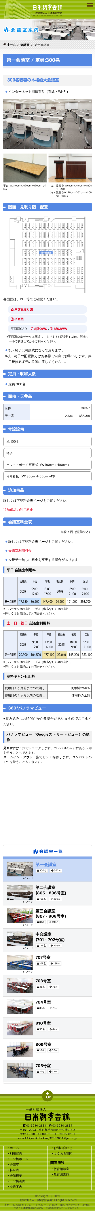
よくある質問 (63, 1153)
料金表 (14, 1170)
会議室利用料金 (20, 550)
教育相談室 (61, 1169)
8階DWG (40, 329)
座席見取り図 (23, 309)
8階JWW (60, 329)
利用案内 (16, 1153)
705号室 (6, 1061)
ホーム (11, 44)
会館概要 (16, 1175)
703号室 (6, 976)
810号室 (6, 1019)
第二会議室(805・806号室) (14, 883)
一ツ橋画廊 (17, 1181)
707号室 (6, 953)
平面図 (19, 319)
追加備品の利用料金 (18, 510)
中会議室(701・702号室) (13, 930)
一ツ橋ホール (19, 1159)
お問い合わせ (63, 1148)
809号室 (6, 1040)
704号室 (6, 998)
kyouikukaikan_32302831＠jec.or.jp (53, 1138)
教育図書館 (61, 1174)
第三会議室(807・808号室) (14, 906)
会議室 (25, 45)
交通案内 (16, 1186)
